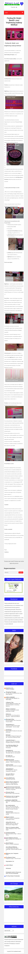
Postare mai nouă (8, 561)
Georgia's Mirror (10, 774)
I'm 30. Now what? (10, 756)
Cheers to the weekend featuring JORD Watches (12, 783)
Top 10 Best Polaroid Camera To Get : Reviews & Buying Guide (13, 736)
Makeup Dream (10, 759)
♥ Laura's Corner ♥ (10, 740)
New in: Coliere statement (12, 844)
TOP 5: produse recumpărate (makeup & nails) (12, 818)
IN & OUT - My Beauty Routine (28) (13, 802)
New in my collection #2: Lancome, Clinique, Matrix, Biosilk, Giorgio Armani (12, 808)
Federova (8, 714)
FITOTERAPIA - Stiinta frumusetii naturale (11, 770)
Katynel (8, 735)
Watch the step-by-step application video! (12, 221)
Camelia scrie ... (10, 688)
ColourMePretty (10, 778)
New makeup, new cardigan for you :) (13, 839)
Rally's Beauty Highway (12, 781)
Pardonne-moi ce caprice (12, 796)
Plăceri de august (10, 689)
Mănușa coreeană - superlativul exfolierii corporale (13, 788)
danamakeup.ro (10, 724)
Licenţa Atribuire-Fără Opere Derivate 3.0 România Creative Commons (12, 943)
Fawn (7, 854)
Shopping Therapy (11, 692)
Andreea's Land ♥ (17, 951)
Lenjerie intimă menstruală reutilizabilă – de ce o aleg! (13, 726)
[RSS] (14, 7)
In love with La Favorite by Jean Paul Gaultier (14, 693)
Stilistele (8, 868)
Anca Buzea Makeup (11, 847)
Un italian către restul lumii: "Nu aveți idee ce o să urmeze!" (13, 752)
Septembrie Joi (10, 861)
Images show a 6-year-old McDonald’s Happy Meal (12, 824)
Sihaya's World (10, 792)
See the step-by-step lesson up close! (11, 206)
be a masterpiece (10, 805)
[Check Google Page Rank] (7, 937)
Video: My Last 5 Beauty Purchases (11, 747)
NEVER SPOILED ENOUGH (13, 787)
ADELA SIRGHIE (10, 697)
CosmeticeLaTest (10, 832)
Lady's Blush (9, 865)
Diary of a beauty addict (12, 827)
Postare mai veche (19, 561)
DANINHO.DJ (9, 750)
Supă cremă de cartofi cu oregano (14, 766)
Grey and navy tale (10, 779)
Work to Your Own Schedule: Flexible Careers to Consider (13, 742)
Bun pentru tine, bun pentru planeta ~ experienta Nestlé (13, 715)
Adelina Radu (9, 764)
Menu (6, 12)
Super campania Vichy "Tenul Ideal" (13, 829)
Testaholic (9, 729)
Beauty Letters (10, 817)
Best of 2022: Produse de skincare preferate (14, 731)
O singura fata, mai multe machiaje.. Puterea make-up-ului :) (14, 849)
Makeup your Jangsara (12, 853)
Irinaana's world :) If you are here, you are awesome (13, 872)
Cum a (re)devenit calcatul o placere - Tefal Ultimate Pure (13, 761)
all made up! (9, 755)
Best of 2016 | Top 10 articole (12, 793)
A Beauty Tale (9, 702)
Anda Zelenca (9, 768)
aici (5, 300)
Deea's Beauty (9, 843)
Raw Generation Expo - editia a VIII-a (13, 834)
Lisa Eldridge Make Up (12, 745)
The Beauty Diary (10, 857)
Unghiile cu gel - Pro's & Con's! (13, 858)
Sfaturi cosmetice (10, 708)
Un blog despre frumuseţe (13, 876)
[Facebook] (11, 7)
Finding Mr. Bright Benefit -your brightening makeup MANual (14, 21)
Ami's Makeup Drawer (12, 837)
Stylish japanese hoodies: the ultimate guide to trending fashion (13, 705)
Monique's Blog (10, 719)
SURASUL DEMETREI (11, 800)
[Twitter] (13, 7)
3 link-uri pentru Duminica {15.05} (12, 813)
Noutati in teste (10, 775)
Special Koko (9, 811)
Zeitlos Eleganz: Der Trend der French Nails (13, 721)
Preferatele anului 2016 (11, 797)
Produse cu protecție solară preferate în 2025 (12, 710)
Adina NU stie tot (10, 822)
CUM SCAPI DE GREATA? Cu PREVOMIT (12, 699)
